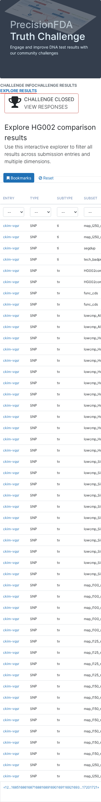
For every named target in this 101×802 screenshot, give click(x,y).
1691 (60, 787)
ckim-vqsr (11, 226)
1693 (76, 787)
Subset (90, 198)
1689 (45, 787)
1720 (86, 787)
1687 (30, 787)
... (10, 787)
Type (34, 198)
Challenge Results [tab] (56, 85)
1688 (38, 787)
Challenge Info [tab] (17, 85)
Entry (8, 198)
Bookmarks (20, 178)
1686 (22, 787)
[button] (41, 103)
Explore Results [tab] (18, 90)
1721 (93, 787)
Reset (48, 178)
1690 (53, 787)
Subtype (65, 198)
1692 (68, 787)
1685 (15, 787)
